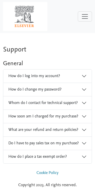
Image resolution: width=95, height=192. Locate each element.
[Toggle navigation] (85, 16)
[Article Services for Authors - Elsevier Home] (25, 16)
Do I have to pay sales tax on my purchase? (43, 143)
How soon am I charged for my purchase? (43, 116)
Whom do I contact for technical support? (43, 103)
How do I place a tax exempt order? (37, 156)
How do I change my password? (34, 89)
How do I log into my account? (34, 76)
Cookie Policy (47, 173)
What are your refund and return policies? (43, 129)
